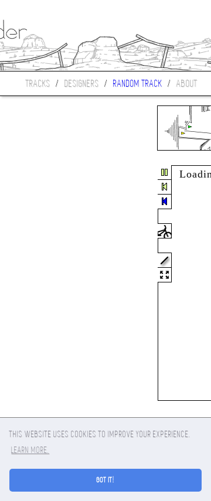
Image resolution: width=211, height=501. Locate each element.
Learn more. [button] (30, 450)
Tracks (38, 83)
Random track (137, 83)
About (187, 83)
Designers (81, 83)
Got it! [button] (106, 480)
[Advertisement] (49, 283)
